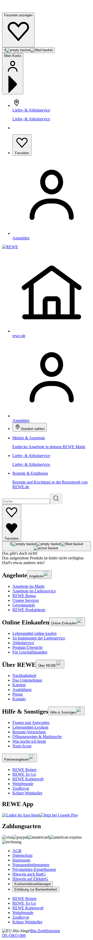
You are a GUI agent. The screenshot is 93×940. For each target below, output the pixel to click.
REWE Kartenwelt (27, 779)
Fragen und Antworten (30, 722)
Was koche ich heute (29, 741)
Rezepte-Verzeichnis (29, 732)
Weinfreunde (22, 783)
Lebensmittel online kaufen (34, 633)
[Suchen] (56, 498)
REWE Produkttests (28, 610)
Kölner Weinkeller (27, 793)
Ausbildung (22, 689)
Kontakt (19, 699)
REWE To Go (24, 774)
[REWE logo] (10, 247)
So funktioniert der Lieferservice (38, 638)
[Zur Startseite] (19, 10)
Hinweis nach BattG (29, 874)
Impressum (21, 860)
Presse (17, 694)
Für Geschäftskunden (29, 652)
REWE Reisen (24, 769)
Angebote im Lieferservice (34, 591)
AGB (16, 850)
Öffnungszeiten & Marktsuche (37, 736)
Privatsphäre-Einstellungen (34, 869)
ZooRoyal (20, 788)
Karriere (19, 685)
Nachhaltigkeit (24, 675)
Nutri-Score (22, 746)
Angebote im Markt (28, 586)
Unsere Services (25, 600)
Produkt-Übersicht (27, 647)
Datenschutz (22, 855)
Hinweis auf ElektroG (30, 879)
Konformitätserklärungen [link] (32, 884)
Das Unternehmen (27, 680)
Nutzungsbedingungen (30, 865)
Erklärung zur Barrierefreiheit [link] (35, 889)
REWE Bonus (24, 595)
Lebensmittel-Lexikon (30, 727)
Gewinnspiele (23, 605)
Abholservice (23, 643)
